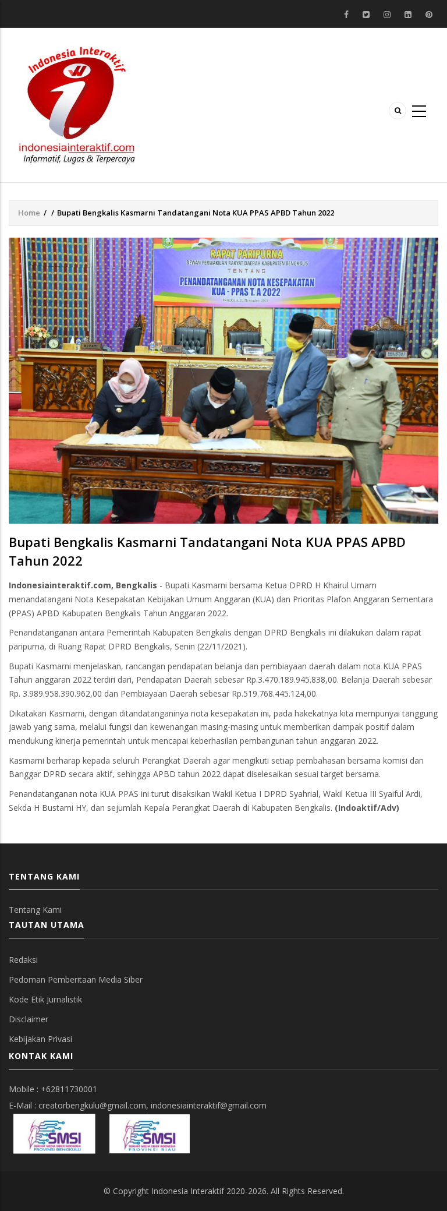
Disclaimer (28, 1019)
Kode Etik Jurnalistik (45, 999)
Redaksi (23, 959)
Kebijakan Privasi (40, 1038)
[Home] (77, 104)
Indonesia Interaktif (187, 1190)
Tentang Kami (35, 909)
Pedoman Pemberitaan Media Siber (76, 979)
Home (29, 212)
